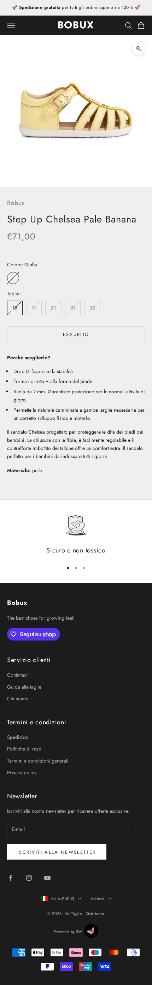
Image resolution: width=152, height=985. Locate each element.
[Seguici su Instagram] (29, 877)
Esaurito (76, 334)
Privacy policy (21, 772)
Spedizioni (18, 737)
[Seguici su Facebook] (10, 877)
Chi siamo (18, 698)
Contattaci (17, 674)
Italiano (98, 899)
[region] (76, 535)
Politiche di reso (24, 748)
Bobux (16, 203)
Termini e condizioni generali (38, 760)
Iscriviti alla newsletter (56, 852)
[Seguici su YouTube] (47, 877)
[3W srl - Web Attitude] (91, 931)
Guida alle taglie (24, 686)
